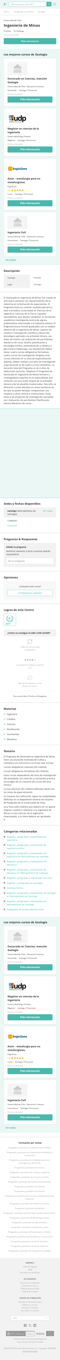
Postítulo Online (15, 888)
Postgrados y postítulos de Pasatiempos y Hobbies (29, 1232)
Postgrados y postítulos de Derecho (29, 1191)
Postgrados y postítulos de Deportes (29, 1186)
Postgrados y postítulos (24, 11)
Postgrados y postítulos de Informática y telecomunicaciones (29, 1213)
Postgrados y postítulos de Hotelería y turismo (29, 1203)
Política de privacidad (30, 1288)
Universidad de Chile (12, 20)
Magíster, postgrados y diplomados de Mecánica (26, 863)
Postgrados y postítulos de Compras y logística (29, 1172)
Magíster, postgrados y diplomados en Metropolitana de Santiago (26, 903)
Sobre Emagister (30, 1266)
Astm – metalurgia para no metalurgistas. (24, 180)
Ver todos (11, 259)
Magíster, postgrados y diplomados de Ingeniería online (26, 847)
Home (6, 11)
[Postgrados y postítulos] (5, 4)
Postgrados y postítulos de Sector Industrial (29, 1246)
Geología (41, 11)
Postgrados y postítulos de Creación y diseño (29, 1177)
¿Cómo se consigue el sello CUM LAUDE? (28, 632)
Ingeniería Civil (17, 232)
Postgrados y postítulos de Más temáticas (29, 1222)
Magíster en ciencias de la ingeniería (23, 130)
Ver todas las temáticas (30, 1272)
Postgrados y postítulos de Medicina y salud (29, 1227)
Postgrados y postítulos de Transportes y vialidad (29, 1251)
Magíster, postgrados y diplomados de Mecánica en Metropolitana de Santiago (27, 871)
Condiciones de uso (30, 1285)
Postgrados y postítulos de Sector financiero (29, 1241)
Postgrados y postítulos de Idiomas (29, 1208)
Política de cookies (30, 1291)
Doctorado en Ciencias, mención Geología (27, 80)
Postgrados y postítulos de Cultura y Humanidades (29, 1181)
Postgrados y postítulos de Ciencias (29, 1167)
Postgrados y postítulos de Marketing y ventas (29, 1217)
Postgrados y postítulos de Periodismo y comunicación (29, 1236)
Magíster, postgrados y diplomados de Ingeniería (26, 838)
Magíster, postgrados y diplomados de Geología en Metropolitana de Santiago (31, 895)
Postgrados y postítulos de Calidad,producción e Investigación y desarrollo (29, 1161)
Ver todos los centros (30, 1310)
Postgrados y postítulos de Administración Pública (29, 1147)
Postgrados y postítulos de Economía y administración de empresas (29, 1197)
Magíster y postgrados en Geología (24, 883)
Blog (30, 1269)
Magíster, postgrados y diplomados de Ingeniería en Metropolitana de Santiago (27, 855)
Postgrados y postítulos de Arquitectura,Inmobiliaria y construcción (29, 1154)
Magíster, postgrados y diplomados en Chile (29, 877)
